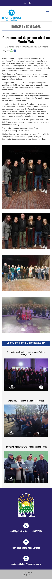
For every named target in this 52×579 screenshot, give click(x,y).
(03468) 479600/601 (19, 532)
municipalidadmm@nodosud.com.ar (26, 564)
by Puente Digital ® (26, 572)
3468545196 (36, 532)
